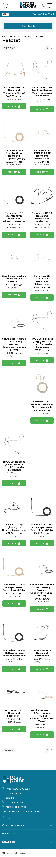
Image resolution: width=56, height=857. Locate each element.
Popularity (9, 47)
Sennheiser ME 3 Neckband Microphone (14, 713)
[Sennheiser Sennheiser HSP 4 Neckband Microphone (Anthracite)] (42, 195)
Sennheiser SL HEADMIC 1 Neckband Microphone (42, 280)
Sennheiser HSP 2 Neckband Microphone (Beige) (14, 90)
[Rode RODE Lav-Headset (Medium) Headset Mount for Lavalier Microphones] (42, 70)
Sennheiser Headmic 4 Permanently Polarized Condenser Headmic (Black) (42, 590)
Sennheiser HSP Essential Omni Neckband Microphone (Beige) (14, 154)
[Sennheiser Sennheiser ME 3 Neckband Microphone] (14, 692)
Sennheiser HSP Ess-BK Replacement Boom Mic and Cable (14, 653)
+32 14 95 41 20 (45, 14)
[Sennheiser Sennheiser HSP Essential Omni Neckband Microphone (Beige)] (14, 132)
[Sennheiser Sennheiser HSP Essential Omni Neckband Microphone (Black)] (14, 195)
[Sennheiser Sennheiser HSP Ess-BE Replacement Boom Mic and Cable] (14, 567)
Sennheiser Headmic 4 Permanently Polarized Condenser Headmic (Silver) (14, 344)
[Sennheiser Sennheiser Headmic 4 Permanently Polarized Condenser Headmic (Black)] (42, 567)
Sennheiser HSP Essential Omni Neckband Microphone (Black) (14, 217)
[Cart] (5, 6)
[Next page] (52, 47)
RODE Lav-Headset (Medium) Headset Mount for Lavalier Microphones (42, 91)
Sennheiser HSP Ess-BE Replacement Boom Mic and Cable (14, 587)
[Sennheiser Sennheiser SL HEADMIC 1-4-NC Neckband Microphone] (42, 132)
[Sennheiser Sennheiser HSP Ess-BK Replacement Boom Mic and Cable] (14, 632)
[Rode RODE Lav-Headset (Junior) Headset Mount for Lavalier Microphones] (14, 444)
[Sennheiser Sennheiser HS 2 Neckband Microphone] (42, 632)
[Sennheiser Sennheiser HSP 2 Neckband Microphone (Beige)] (14, 70)
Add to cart (13, 106)
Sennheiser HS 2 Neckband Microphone (42, 653)
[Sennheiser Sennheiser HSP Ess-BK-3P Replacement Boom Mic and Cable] (42, 507)
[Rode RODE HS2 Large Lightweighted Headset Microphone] (14, 507)
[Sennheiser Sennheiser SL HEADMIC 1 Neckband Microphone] (42, 258)
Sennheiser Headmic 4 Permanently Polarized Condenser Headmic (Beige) (42, 716)
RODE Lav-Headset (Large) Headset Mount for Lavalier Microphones (42, 342)
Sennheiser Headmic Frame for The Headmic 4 (14, 279)
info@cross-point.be (16, 806)
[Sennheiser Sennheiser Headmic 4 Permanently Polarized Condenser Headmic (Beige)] (42, 692)
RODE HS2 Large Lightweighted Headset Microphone (14, 527)
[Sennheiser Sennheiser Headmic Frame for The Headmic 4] (14, 258)
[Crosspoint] (28, 5)
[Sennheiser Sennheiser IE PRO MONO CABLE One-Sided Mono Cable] (42, 384)
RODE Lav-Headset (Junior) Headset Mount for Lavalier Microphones (14, 465)
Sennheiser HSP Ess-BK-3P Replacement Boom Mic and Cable (42, 527)
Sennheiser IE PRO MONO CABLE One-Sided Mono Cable (42, 404)
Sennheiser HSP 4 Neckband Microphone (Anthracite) (42, 217)
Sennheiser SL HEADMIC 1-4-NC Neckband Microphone (42, 154)
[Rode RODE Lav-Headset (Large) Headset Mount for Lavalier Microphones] (42, 321)
